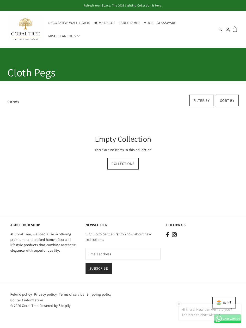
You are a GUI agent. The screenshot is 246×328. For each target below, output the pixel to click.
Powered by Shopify (55, 305)
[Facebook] (167, 234)
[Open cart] (235, 29)
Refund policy (21, 294)
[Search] (220, 29)
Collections (123, 163)
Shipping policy (99, 294)
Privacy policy (45, 294)
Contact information (26, 300)
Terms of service (71, 294)
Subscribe (98, 268)
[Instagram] (174, 234)
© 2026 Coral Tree (24, 305)
